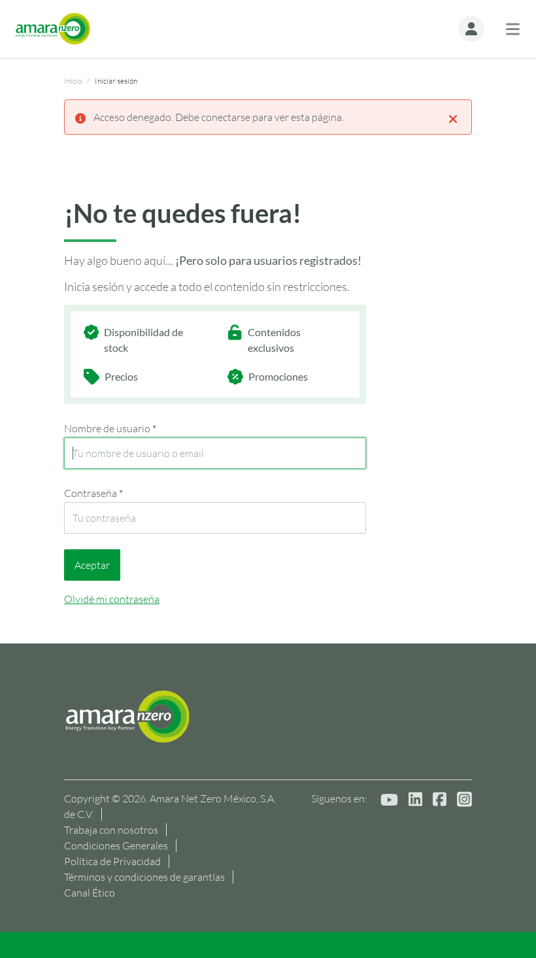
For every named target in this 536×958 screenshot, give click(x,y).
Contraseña (93, 493)
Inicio (73, 81)
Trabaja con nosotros (111, 829)
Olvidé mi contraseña (111, 599)
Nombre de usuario (110, 428)
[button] (471, 29)
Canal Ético (89, 892)
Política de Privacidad (112, 861)
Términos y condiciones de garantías (144, 876)
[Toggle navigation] (512, 29)
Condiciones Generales (116, 845)
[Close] (453, 118)
